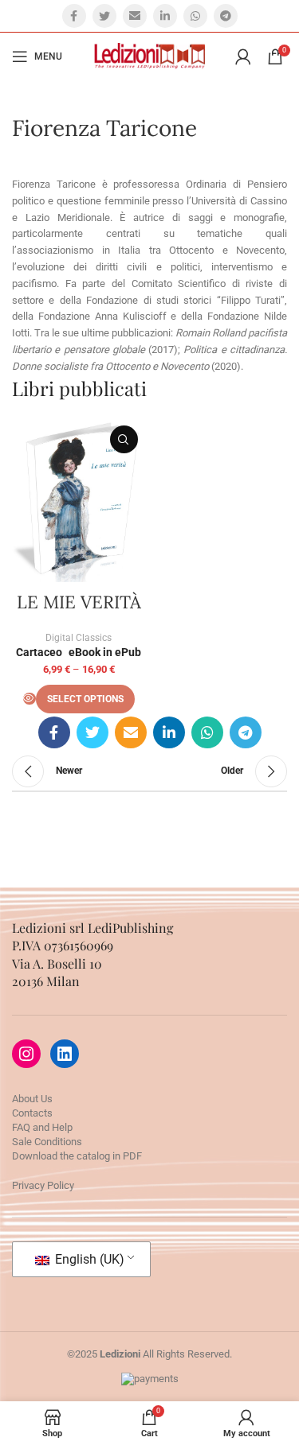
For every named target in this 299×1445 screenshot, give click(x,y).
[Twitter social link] (104, 16)
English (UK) (88, 1259)
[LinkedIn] (64, 1053)
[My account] (243, 56)
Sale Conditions (47, 1142)
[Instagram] (26, 1053)
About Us (32, 1099)
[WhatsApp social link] (195, 16)
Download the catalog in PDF (77, 1156)
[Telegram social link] (226, 16)
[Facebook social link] (74, 16)
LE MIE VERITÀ (79, 602)
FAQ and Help (42, 1127)
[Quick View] (29, 699)
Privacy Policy (43, 1185)
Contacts (32, 1113)
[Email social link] (135, 16)
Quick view (124, 439)
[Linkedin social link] (165, 16)
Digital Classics (78, 637)
